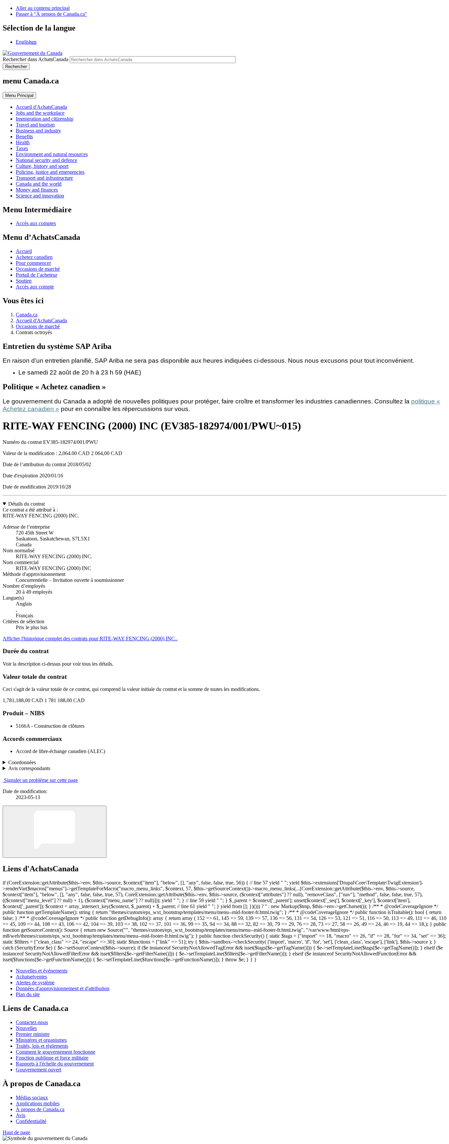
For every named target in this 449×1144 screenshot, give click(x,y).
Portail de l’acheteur (36, 275)
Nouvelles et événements (41, 970)
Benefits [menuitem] (24, 136)
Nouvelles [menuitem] (26, 1028)
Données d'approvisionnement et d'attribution (62, 988)
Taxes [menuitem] (22, 148)
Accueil (24, 251)
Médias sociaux (32, 1097)
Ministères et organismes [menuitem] (41, 1040)
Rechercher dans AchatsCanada (35, 59)
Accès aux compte (35, 286)
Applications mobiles (37, 1103)
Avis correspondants (29, 768)
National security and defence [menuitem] (46, 160)
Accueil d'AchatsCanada (41, 320)
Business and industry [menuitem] (38, 130)
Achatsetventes (31, 976)
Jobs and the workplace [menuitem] (40, 113)
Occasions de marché (38, 269)
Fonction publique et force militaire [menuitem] (52, 1058)
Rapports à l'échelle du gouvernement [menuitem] (55, 1063)
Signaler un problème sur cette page (41, 780)
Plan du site (28, 994)
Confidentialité (31, 1121)
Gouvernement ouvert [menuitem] (38, 1069)
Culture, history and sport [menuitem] (42, 166)
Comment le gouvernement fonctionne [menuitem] (55, 1052)
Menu (19, 95)
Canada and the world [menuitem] (38, 184)
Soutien (24, 281)
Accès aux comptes (36, 223)
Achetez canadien (34, 257)
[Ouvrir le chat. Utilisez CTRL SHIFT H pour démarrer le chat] (54, 832)
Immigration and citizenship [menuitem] (44, 119)
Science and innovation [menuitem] (40, 195)
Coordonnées (22, 762)
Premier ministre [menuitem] (33, 1034)
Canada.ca (26, 314)
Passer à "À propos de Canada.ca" (51, 14)
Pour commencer (33, 263)
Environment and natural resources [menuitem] (52, 154)
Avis (20, 1115)
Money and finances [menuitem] (37, 190)
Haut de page (16, 1132)
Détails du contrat (26, 504)
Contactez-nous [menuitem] (32, 1022)
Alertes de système (35, 982)
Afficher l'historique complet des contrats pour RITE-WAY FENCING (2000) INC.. (90, 638)
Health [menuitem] (23, 142)
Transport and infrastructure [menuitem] (44, 178)
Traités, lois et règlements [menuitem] (42, 1046)
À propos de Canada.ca (40, 1109)
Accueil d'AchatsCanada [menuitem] (41, 107)
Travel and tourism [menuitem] (35, 124)
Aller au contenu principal (43, 8)
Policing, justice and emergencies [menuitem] (50, 172)
